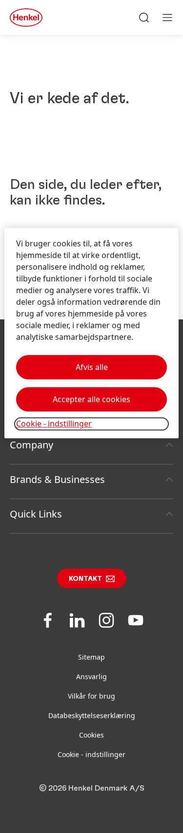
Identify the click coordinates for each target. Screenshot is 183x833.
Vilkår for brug (91, 696)
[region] (91, 333)
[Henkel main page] (26, 17)
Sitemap (91, 657)
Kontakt (85, 578)
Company (31, 444)
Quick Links (36, 513)
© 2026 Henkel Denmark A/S (91, 788)
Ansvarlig (91, 676)
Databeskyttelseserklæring (91, 715)
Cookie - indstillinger (91, 754)
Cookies (91, 735)
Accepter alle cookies (91, 399)
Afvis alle (92, 367)
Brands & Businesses (57, 479)
